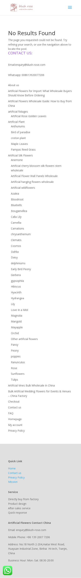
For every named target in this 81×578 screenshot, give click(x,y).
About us (13, 85)
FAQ (10, 413)
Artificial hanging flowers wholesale (32, 182)
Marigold (16, 321)
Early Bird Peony (21, 269)
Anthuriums (18, 126)
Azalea (15, 193)
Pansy (14, 344)
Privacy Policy (16, 430)
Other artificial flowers (24, 339)
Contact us (14, 407)
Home (12, 468)
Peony (15, 350)
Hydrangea (17, 298)
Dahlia (15, 251)
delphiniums (18, 263)
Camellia (16, 222)
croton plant (18, 138)
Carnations (17, 228)
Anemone (17, 160)
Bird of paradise (20, 132)
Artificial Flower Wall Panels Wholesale (34, 176)
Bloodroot (17, 199)
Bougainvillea (19, 211)
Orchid (15, 333)
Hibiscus (16, 286)
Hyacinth (16, 292)
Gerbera (16, 275)
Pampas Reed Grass (23, 149)
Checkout (14, 401)
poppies (16, 356)
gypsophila (17, 281)
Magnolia (16, 315)
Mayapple (17, 327)
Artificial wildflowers (23, 187)
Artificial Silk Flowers (20, 155)
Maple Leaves (19, 144)
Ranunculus (18, 362)
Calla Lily (16, 217)
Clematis (16, 240)
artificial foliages (18, 111)
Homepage (15, 419)
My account (15, 425)
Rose (14, 368)
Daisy (14, 257)
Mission (13, 482)
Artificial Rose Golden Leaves (28, 116)
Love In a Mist (19, 310)
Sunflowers (17, 374)
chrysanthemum (21, 234)
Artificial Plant (16, 122)
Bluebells (16, 205)
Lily (13, 304)
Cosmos (16, 246)
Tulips (14, 379)
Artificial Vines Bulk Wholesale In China (31, 385)
